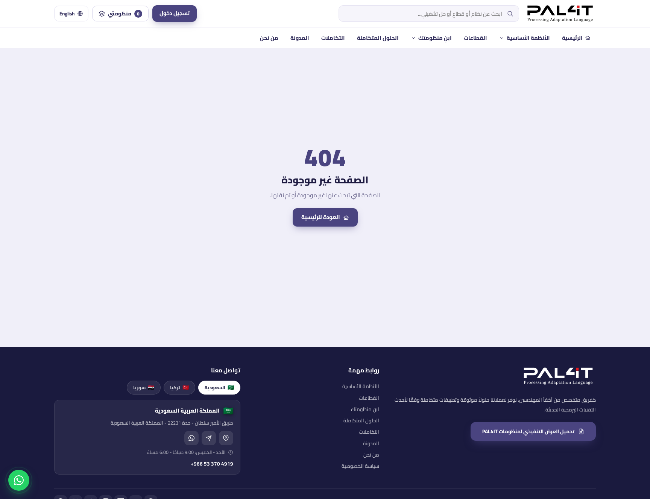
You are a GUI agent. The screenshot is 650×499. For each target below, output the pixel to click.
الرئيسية (572, 38)
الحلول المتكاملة (378, 38)
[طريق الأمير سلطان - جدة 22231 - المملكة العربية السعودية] (226, 438)
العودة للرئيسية (320, 217)
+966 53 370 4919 (212, 464)
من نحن (269, 38)
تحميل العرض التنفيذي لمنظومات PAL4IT (528, 431)
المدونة (299, 38)
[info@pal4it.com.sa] (209, 438)
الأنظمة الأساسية (528, 38)
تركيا (179, 387)
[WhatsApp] (18, 480)
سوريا (143, 387)
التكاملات (333, 38)
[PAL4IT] (560, 14)
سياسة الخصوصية (360, 466)
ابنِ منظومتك (435, 38)
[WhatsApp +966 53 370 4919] (191, 438)
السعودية (219, 387)
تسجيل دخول (174, 13)
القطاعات (475, 38)
